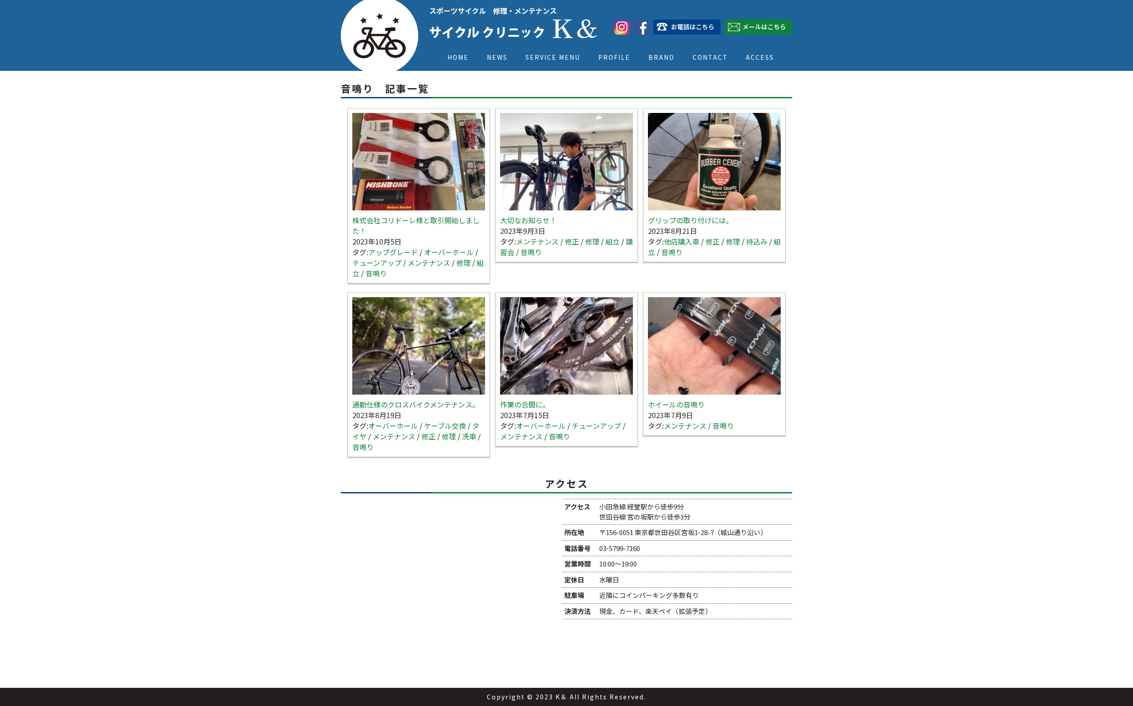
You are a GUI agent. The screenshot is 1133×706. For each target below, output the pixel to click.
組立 (612, 241)
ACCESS (760, 57)
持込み (756, 241)
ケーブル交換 (445, 425)
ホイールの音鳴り (676, 404)
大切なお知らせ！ (528, 220)
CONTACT (710, 57)
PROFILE (614, 57)
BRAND (661, 57)
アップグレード (393, 252)
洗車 (469, 436)
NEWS (497, 57)
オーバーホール (449, 252)
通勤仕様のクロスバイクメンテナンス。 (415, 404)
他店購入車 (681, 241)
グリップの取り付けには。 (690, 220)
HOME (458, 57)
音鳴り (376, 273)
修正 (572, 241)
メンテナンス (429, 262)
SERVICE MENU (552, 57)
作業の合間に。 (525, 404)
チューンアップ (376, 262)
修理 (463, 262)
